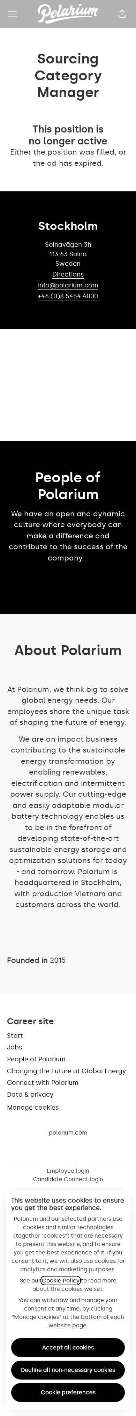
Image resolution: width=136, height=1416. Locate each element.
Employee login (68, 1170)
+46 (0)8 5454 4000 (68, 296)
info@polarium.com (68, 285)
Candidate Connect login (68, 1179)
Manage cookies (33, 1107)
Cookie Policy (61, 1280)
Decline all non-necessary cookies (68, 1370)
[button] (122, 14)
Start (15, 1036)
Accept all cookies (68, 1347)
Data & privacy (30, 1094)
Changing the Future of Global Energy (66, 1071)
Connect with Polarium (42, 1083)
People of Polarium (36, 1059)
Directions (68, 274)
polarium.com (68, 1132)
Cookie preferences (68, 1392)
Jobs (14, 1047)
